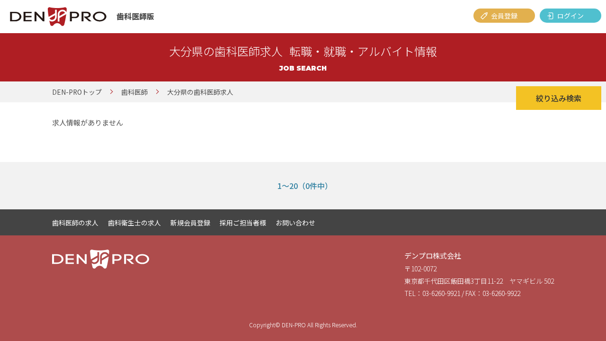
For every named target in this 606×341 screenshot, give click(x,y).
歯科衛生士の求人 (134, 222)
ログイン (570, 15)
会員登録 (504, 15)
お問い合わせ (295, 222)
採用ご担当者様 (243, 222)
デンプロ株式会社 (432, 255)
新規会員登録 (190, 222)
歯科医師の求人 (75, 222)
